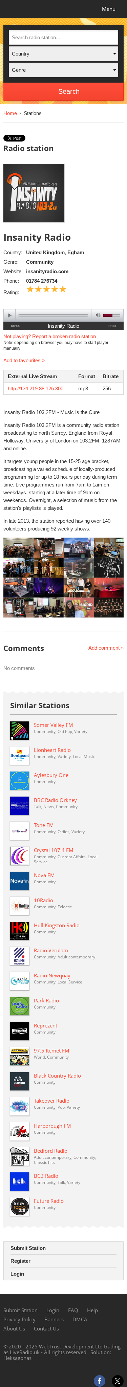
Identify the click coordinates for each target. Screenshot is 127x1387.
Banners (54, 1319)
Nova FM (44, 875)
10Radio (43, 900)
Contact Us (46, 1328)
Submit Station (28, 1248)
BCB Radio (46, 1175)
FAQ (73, 1310)
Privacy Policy (19, 1319)
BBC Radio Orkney (55, 800)
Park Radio (46, 1000)
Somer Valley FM (53, 724)
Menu (108, 8)
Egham (75, 252)
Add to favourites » (24, 360)
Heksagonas (17, 1358)
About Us (14, 1328)
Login (17, 1274)
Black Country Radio (57, 1075)
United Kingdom (45, 252)
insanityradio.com (47, 271)
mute (97, 315)
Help (92, 1310)
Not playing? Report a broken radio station (49, 336)
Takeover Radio (51, 1100)
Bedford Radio (50, 1150)
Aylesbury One (51, 775)
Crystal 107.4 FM (53, 850)
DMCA (79, 1319)
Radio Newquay (52, 975)
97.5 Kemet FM (51, 1050)
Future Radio (49, 1200)
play (10, 315)
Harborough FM (52, 1125)
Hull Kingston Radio (57, 925)
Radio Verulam (51, 950)
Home (10, 113)
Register (20, 1261)
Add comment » (106, 648)
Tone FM (44, 825)
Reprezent (45, 1025)
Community (40, 262)
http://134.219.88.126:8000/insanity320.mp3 (56, 388)
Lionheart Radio (52, 749)
